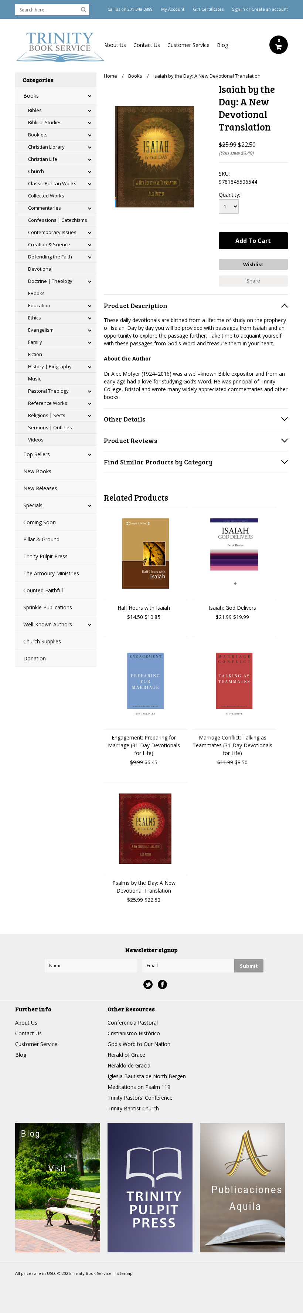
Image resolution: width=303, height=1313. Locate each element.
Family (35, 342)
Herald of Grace (126, 1054)
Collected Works (46, 195)
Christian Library (46, 146)
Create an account (270, 9)
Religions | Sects (46, 415)
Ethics (34, 317)
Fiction (35, 354)
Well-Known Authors (47, 624)
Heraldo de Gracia (129, 1065)
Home (110, 75)
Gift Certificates (208, 9)
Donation (34, 658)
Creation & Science (49, 244)
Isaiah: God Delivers (232, 607)
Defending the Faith (50, 256)
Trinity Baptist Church (133, 1108)
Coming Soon (39, 522)
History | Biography (50, 366)
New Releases (40, 488)
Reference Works (47, 403)
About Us (115, 44)
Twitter (148, 984)
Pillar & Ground (41, 539)
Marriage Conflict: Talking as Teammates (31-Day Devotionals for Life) (232, 745)
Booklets (38, 134)
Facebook (162, 984)
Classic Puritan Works (52, 183)
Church (36, 171)
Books (31, 95)
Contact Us (146, 44)
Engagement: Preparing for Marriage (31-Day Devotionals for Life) (144, 745)
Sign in (238, 9)
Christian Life (42, 159)
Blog (222, 44)
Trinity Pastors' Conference (140, 1097)
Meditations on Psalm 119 (139, 1086)
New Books (37, 471)
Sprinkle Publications (47, 607)
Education (39, 305)
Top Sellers (36, 454)
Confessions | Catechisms (57, 220)
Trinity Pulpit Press (45, 556)
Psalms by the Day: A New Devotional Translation (144, 886)
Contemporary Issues (52, 232)
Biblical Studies (45, 122)
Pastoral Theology (48, 391)
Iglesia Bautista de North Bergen (147, 1076)
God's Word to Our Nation (139, 1044)
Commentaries (44, 207)
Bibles (35, 110)
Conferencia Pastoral (133, 1022)
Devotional (40, 268)
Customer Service (188, 44)
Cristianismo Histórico (134, 1033)
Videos (36, 439)
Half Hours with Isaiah (144, 607)
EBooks (36, 293)
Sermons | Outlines (50, 427)
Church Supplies (42, 641)
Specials (32, 505)
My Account (172, 9)
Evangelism (41, 329)
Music (34, 378)
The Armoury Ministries (51, 573)
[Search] (83, 9)
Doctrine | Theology (50, 281)
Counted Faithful (43, 590)
